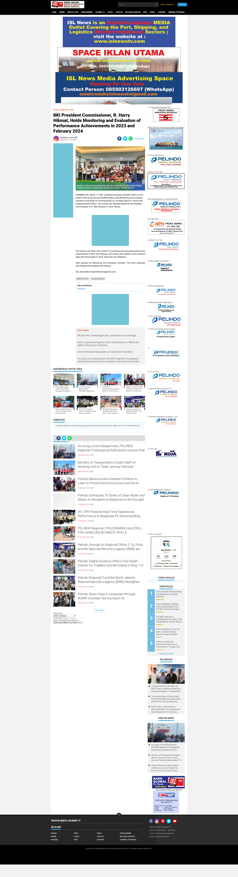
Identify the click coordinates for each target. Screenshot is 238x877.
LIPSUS (110, 12)
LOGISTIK (119, 12)
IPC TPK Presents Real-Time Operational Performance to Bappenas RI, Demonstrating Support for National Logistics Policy (109, 516)
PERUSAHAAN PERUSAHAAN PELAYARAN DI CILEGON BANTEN (169, 594)
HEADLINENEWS (87, 12)
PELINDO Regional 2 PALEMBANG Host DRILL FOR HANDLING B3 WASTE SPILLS (110, 530)
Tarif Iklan (171, 830)
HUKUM (53, 836)
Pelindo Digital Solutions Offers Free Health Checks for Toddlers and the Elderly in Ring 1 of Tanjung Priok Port (110, 565)
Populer (182, 4)
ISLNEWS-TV (100, 12)
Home (54, 12)
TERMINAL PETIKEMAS (176, 12)
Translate (71, 618)
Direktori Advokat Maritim (159, 837)
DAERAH (54, 833)
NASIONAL (54, 840)
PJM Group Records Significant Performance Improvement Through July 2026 (168, 644)
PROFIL (152, 12)
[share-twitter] (125, 138)
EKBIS (76, 833)
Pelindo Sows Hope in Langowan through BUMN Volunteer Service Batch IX (106, 596)
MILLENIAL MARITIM (132, 12)
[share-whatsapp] (130, 138)
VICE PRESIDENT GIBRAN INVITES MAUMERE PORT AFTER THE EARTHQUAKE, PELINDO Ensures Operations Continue (168, 607)
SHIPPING (161, 12)
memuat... (82, 289)
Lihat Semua (99, 610)
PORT (145, 12)
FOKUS (99, 833)
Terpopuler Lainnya (166, 654)
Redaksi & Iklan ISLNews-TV (160, 827)
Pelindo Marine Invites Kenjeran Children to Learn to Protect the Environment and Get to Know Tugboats (108, 483)
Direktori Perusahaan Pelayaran (161, 833)
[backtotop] (119, 815)
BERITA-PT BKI (73, 12)
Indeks (62, 12)
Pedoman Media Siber (157, 830)
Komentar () (139, 139)
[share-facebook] (119, 138)
